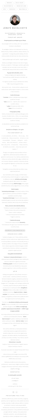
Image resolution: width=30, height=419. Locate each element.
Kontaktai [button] (12, 9)
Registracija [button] (23, 9)
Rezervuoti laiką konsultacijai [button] (15, 230)
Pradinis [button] (9, 2)
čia (19, 368)
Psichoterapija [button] (8, 6)
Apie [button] (4, 9)
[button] (13, 392)
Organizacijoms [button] (21, 6)
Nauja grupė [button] (19, 2)
